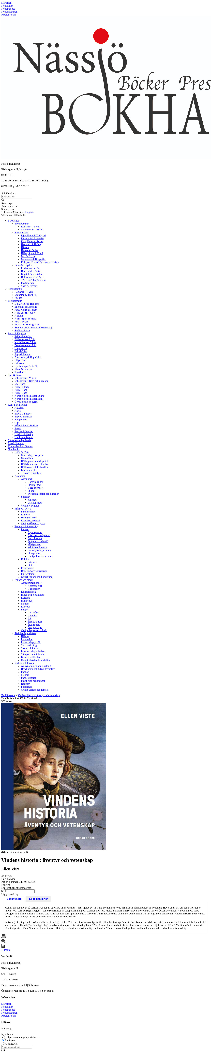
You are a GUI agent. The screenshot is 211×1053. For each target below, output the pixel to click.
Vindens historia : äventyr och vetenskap (39, 695)
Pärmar (25, 671)
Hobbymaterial (29, 517)
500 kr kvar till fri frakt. (13, 215)
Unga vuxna (21, 348)
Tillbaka (5, 949)
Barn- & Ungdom (24, 265)
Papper (24, 609)
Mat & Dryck (28, 256)
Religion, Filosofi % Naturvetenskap (33, 327)
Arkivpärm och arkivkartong (36, 666)
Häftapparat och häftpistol (34, 461)
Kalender (32, 499)
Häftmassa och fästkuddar (34, 467)
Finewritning (27, 574)
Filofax (31, 490)
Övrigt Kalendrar (30, 505)
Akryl (18, 410)
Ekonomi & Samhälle (32, 238)
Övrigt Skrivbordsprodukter (35, 660)
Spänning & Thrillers (32, 229)
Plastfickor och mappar (33, 680)
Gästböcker (34, 588)
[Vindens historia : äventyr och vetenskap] (53, 776)
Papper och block (24, 579)
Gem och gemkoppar (32, 455)
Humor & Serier (29, 250)
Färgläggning (28, 511)
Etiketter (25, 606)
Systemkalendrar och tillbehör (43, 493)
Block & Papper (23, 413)
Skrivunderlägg (29, 645)
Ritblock (25, 514)
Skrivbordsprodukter (25, 633)
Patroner (32, 562)
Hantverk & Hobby (31, 244)
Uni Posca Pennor (24, 437)
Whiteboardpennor (37, 547)
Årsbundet (26, 479)
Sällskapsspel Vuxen (25, 378)
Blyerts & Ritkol (23, 416)
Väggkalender (35, 487)
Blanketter (26, 600)
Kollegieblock (28, 591)
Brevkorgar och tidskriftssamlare (38, 669)
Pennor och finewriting (26, 526)
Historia (25, 247)
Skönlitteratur (22, 223)
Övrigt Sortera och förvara (34, 689)
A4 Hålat (32, 615)
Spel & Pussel (15, 375)
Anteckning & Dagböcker (28, 357)
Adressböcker (35, 585)
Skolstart (25, 496)
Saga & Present (29, 286)
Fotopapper (34, 624)
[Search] (2, 200)
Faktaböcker (27, 283)
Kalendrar (20, 476)
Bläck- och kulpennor (39, 535)
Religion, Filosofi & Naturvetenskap (40, 262)
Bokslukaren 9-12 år (31, 277)
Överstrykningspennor (39, 550)
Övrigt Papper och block (34, 630)
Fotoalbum (26, 686)
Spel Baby (20, 384)
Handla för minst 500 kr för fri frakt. (20, 700)
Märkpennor (34, 544)
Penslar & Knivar (24, 431)
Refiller (25, 559)
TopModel (20, 372)
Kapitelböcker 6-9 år (32, 274)
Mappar (25, 674)
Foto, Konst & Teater (32, 241)
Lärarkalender (35, 502)
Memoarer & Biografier (33, 259)
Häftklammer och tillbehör (34, 464)
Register (25, 683)
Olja (17, 422)
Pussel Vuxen (22, 386)
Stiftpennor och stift (38, 541)
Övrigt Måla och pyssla (33, 523)
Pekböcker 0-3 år (30, 268)
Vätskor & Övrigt (24, 434)
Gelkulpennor (35, 538)
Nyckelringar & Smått (26, 366)
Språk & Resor (22, 330)
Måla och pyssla (23, 508)
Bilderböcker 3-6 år (31, 271)
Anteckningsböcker (31, 582)
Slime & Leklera (23, 369)
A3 (29, 618)
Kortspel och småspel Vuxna (29, 395)
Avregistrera (11, 1043)
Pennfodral (26, 639)
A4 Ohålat (33, 612)
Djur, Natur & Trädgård (33, 235)
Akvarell (19, 407)
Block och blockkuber (32, 594)
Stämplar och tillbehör (32, 654)
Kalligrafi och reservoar (40, 556)
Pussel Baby (21, 392)
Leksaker (19, 363)
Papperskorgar (28, 677)
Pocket (18, 297)
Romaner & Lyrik (30, 226)
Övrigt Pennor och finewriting (36, 576)
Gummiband (27, 458)
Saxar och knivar (30, 648)
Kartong (25, 597)
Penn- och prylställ (31, 642)
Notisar (25, 603)
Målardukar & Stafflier (26, 425)
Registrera (10, 1040)
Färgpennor (21, 419)
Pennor (25, 529)
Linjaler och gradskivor (33, 651)
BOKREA (13, 220)
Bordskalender (35, 481)
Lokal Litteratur (16, 443)
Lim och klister (29, 470)
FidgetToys (20, 360)
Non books (13, 449)
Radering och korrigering (34, 571)
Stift (30, 565)
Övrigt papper (35, 627)
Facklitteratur (21, 232)
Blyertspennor (35, 532)
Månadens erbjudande (19, 440)
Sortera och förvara (24, 663)
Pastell (18, 428)
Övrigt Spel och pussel (26, 401)
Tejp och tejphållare (31, 473)
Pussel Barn (21, 389)
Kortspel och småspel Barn (29, 398)
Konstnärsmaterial (17, 404)
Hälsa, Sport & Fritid (32, 253)
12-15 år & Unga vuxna (33, 280)
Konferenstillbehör (31, 657)
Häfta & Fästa (22, 452)
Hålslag (25, 636)
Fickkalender (34, 484)
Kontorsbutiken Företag (20, 446)
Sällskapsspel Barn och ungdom (31, 381)
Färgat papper (35, 621)
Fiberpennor (34, 553)
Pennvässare (27, 568)
